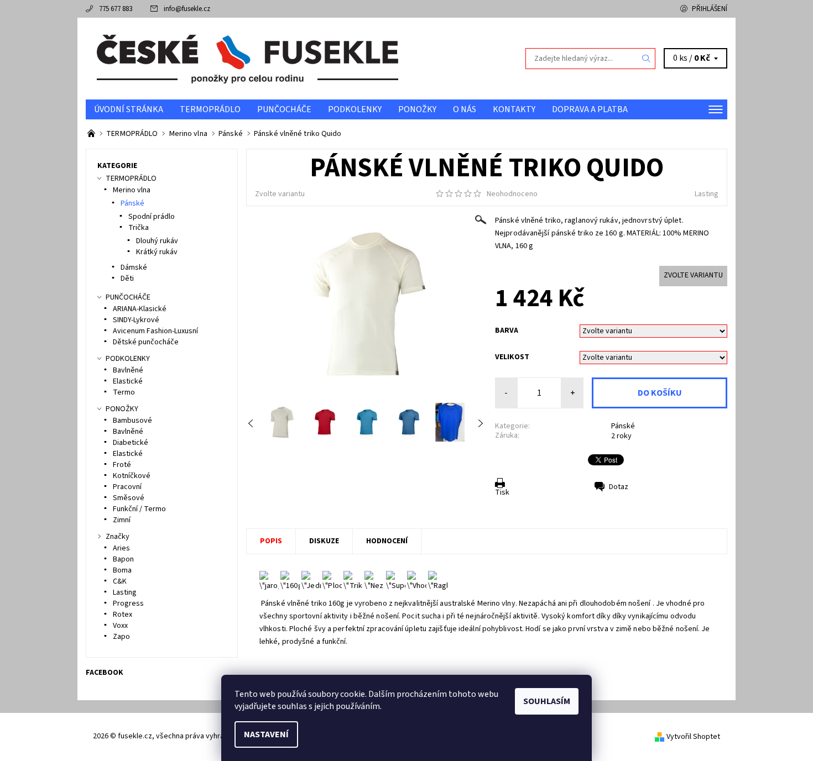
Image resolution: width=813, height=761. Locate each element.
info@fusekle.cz (187, 9)
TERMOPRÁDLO (210, 109)
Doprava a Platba (590, 109)
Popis (271, 541)
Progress (128, 603)
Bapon (123, 559)
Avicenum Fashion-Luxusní (155, 331)
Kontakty (514, 109)
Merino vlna (131, 190)
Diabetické (130, 442)
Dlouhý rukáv (157, 240)
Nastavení (266, 734)
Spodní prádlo (151, 216)
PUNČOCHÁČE (284, 109)
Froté (122, 464)
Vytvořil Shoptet (693, 736)
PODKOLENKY (355, 109)
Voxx (120, 625)
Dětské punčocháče (146, 342)
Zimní (122, 520)
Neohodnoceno (512, 194)
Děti (127, 278)
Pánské (623, 426)
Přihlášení (709, 9)
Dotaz (618, 486)
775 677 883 (115, 9)
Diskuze (324, 541)
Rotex (122, 614)
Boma (122, 570)
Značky (117, 536)
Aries (121, 548)
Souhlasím (546, 701)
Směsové (128, 497)
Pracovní (127, 486)
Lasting (706, 194)
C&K (120, 581)
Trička (138, 227)
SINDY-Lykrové (136, 320)
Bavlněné (128, 370)
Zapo (121, 636)
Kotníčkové (131, 475)
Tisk (502, 492)
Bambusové (132, 420)
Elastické (128, 381)
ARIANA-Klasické (139, 308)
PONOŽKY (417, 109)
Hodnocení (387, 541)
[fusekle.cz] (246, 58)
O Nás (464, 109)
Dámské (134, 267)
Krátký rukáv (157, 252)
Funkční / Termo (139, 509)
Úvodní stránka (128, 109)
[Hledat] (646, 58)
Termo (124, 392)
